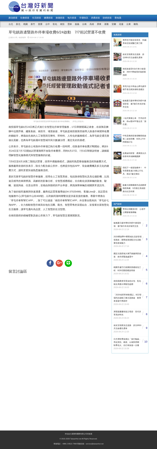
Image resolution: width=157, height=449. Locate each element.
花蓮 (121, 24)
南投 (62, 24)
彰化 (55, 24)
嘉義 (77, 24)
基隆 (106, 24)
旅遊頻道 (60, 18)
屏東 (99, 24)
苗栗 (40, 24)
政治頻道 (13, 18)
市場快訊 (83, 18)
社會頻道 (24, 18)
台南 (84, 24)
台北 (11, 24)
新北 (18, 24)
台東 (128, 24)
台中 (47, 24)
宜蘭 (114, 24)
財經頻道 (107, 18)
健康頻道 (48, 18)
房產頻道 (95, 18)
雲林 (69, 24)
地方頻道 (71, 18)
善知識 (118, 18)
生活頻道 (36, 18)
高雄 (92, 24)
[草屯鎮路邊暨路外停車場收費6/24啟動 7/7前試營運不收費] (50, 263)
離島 (136, 24)
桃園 (25, 24)
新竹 (33, 24)
